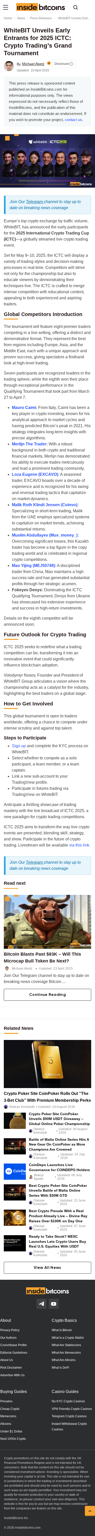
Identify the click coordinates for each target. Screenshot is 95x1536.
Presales (6, 1401)
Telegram (35, 202)
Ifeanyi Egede (39, 1176)
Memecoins (8, 1416)
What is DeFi (60, 1367)
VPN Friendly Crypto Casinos (72, 1409)
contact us (73, 119)
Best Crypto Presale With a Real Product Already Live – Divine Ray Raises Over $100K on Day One (58, 1216)
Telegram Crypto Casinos (69, 1416)
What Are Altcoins (63, 1360)
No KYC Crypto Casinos (68, 1401)
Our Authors (8, 1338)
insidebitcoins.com (28, 1527)
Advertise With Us (12, 1375)
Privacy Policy (10, 1330)
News (21, 18)
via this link (79, 845)
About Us (6, 1360)
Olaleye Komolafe (22, 1107)
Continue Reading (47, 995)
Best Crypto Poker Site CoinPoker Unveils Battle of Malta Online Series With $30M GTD (58, 1190)
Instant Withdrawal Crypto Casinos (69, 1426)
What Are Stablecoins (66, 1345)
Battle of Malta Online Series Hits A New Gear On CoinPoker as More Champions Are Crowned (59, 1144)
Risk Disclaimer (11, 1367)
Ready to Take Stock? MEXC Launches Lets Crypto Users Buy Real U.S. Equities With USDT (57, 1241)
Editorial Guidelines (13, 1352)
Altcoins (5, 1424)
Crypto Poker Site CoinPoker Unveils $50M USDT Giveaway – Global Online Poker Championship (59, 1119)
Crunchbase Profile (13, 1345)
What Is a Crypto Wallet (68, 1338)
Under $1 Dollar (11, 1431)
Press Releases (41, 18)
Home (8, 18)
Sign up (19, 746)
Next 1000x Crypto (13, 1439)
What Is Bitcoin (62, 1330)
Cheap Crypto (10, 1409)
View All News (47, 1268)
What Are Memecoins (66, 1352)
